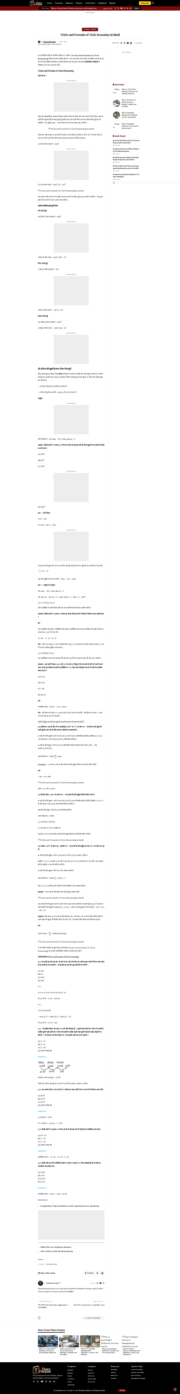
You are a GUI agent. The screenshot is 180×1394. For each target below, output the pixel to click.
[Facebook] (115, 8)
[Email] (127, 43)
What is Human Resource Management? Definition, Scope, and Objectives (132, 1351)
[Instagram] (124, 8)
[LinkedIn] (127, 8)
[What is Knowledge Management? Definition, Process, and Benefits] (116, 115)
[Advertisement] (90, 19)
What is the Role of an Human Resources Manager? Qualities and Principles (68, 1351)
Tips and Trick (51, 1264)
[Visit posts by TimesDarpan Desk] (40, 1283)
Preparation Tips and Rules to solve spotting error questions (70, 1206)
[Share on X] (124, 43)
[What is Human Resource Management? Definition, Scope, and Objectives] (132, 1341)
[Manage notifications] (175, 1389)
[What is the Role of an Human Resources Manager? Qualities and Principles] (116, 103)
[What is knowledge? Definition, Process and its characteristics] (116, 126)
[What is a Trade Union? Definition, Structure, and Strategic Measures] (116, 91)
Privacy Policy (85, 1390)
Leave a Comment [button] (93, 1318)
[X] (118, 8)
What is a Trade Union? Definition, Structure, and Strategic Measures (74, 8)
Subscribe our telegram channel (56, 1247)
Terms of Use (99, 1390)
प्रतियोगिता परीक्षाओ (91, 62)
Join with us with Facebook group (57, 1251)
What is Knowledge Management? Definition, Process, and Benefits (130, 115)
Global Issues (90, 29)
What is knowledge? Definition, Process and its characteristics (130, 126)
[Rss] (130, 8)
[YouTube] (121, 8)
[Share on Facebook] (121, 43)
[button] (122, 1390)
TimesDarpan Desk (49, 42)
